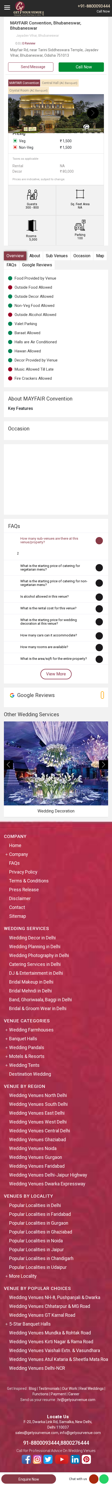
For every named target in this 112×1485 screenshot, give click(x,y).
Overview (15, 255)
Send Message (32, 67)
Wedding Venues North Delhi (38, 1095)
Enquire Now (28, 1479)
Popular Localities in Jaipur (36, 1249)
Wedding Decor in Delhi (32, 937)
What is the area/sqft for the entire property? (53, 659)
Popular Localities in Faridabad (40, 1214)
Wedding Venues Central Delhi (39, 1130)
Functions (40, 1394)
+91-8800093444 (94, 6)
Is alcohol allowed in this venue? (44, 596)
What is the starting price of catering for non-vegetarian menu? (54, 583)
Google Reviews (37, 264)
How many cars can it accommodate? (48, 635)
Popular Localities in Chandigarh (41, 1258)
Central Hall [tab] (59, 83)
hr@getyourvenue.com (76, 1400)
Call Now (83, 66)
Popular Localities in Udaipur (38, 1267)
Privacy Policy (23, 872)
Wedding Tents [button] (24, 1065)
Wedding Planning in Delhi (34, 946)
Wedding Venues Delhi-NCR (37, 1368)
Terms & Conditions (29, 880)
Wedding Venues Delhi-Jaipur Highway (48, 1175)
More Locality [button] (22, 1276)
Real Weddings (91, 1388)
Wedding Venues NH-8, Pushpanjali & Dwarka (54, 1297)
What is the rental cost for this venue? (48, 608)
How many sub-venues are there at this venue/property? (49, 540)
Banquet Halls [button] (23, 1038)
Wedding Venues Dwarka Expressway (47, 1183)
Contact (17, 907)
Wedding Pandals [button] (26, 1047)
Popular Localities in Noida (36, 1240)
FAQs (11, 264)
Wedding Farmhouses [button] (31, 1029)
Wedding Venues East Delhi (37, 1113)
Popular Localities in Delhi (35, 1205)
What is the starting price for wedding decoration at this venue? (48, 621)
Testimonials (49, 1388)
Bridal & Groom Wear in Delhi (37, 1008)
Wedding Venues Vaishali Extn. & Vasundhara (54, 1350)
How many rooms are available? (44, 647)
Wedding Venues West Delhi (38, 1122)
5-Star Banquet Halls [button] (30, 1324)
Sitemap (17, 916)
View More (56, 674)
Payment (58, 1394)
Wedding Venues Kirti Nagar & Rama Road (51, 1341)
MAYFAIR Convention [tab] (24, 83)
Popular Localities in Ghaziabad (40, 1232)
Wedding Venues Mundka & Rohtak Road (50, 1332)
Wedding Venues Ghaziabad (37, 1139)
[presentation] (19, 113)
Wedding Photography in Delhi (39, 955)
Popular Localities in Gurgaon (38, 1223)
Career (73, 1394)
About (34, 255)
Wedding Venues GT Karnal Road (42, 1315)
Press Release (24, 889)
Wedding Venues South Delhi (38, 1104)
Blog (32, 1388)
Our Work (69, 1388)
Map (100, 255)
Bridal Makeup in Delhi (31, 982)
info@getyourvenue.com (80, 1433)
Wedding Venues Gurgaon (35, 1157)
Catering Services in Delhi (35, 964)
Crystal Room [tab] (28, 90)
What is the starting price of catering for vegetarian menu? (50, 567)
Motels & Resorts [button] (27, 1056)
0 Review (25, 43)
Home (15, 845)
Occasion (81, 255)
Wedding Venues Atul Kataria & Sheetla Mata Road (60, 1359)
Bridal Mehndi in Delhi (30, 990)
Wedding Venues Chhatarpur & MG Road (49, 1306)
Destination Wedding (30, 1074)
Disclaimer (20, 898)
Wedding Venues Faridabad (37, 1166)
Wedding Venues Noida (33, 1148)
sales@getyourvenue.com (36, 1433)
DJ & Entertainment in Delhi (36, 973)
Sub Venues (57, 255)
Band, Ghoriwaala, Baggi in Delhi (40, 999)
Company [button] (18, 854)
